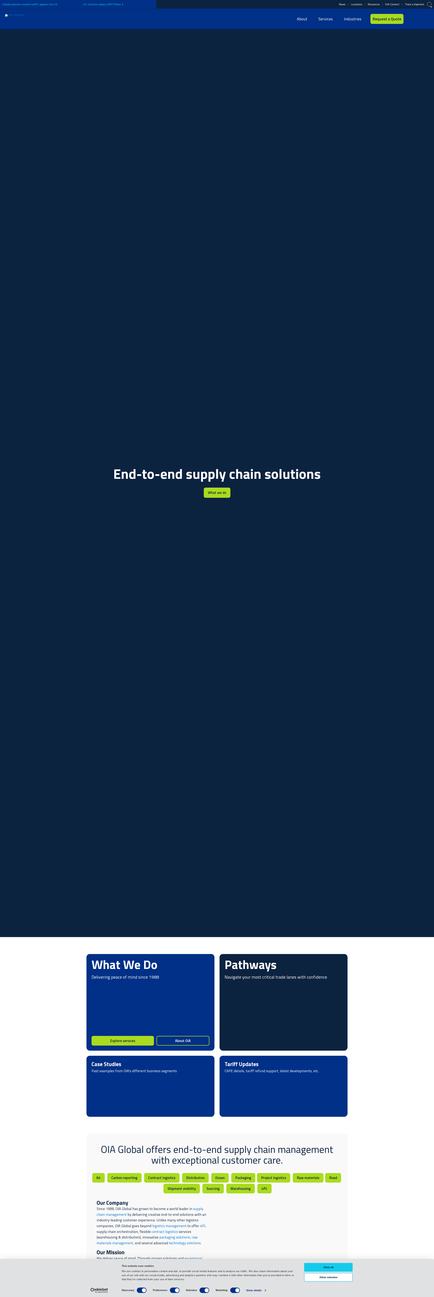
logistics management (169, 1226)
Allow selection (328, 1277)
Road (333, 1177)
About (302, 19)
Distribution (195, 1177)
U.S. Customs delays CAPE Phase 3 (103, 4)
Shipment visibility (181, 1188)
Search (413, 19)
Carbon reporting (124, 1177)
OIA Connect (392, 4)
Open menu (424, 19)
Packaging (243, 1177)
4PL (264, 1188)
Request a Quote (387, 19)
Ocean (220, 1177)
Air (98, 1177)
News (342, 4)
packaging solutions (174, 1237)
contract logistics (165, 1231)
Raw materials (308, 1177)
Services (325, 19)
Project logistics (273, 1177)
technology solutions (185, 1243)
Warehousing (240, 1188)
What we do (217, 492)
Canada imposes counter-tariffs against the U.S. (30, 4)
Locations (356, 4)
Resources (374, 4)
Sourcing (213, 1188)
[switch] (175, 1290)
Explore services (122, 1040)
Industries (352, 19)
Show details (254, 1290)
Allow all (328, 1267)
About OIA (183, 1040)
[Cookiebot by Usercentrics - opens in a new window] (99, 1290)
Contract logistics (161, 1177)
